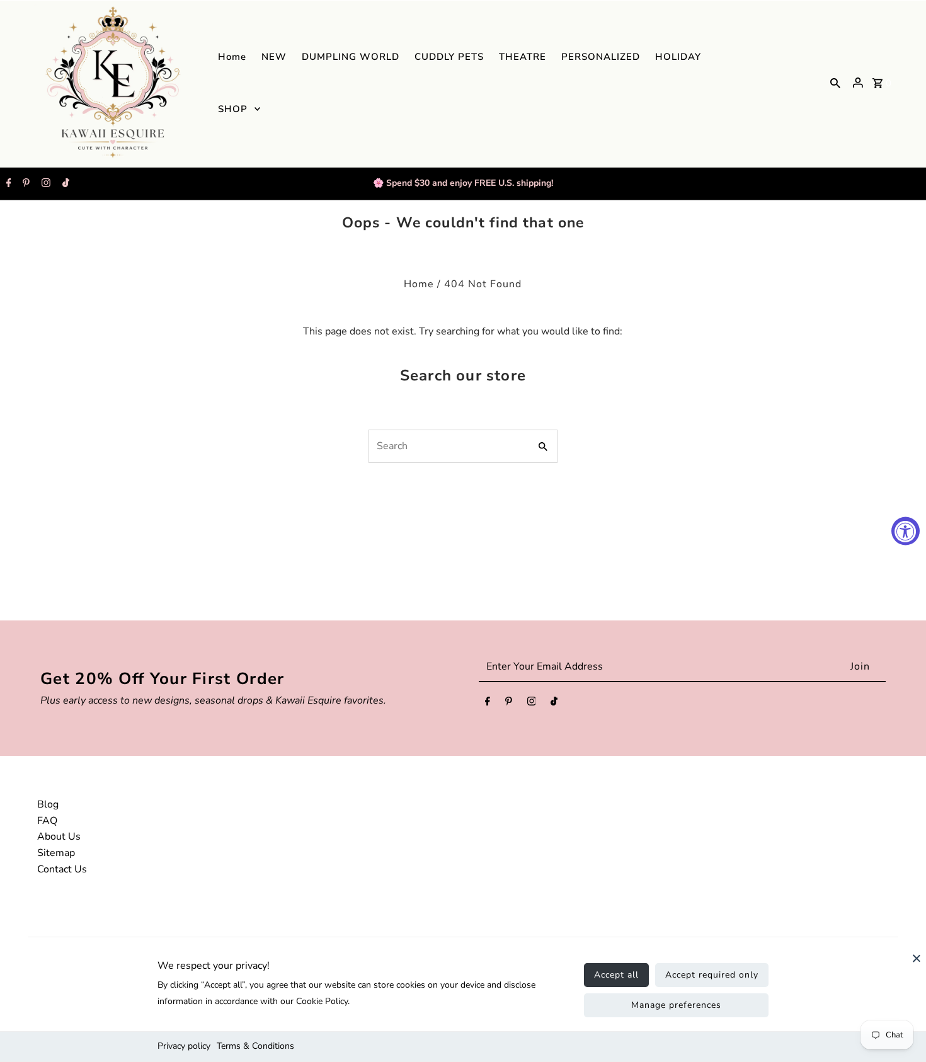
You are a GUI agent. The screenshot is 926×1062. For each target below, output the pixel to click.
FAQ (47, 821)
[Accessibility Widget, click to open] (905, 531)
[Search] (835, 82)
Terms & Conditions (255, 1046)
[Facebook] (7, 184)
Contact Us (62, 869)
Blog (48, 804)
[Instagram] (44, 184)
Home (419, 284)
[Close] (916, 964)
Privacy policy (183, 1046)
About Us (59, 836)
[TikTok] (64, 184)
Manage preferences (676, 1005)
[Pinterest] (25, 184)
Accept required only (711, 975)
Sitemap (56, 853)
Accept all (616, 975)
